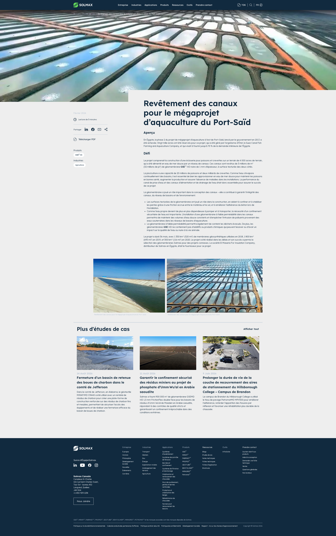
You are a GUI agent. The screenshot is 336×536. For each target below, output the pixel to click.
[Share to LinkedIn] (86, 129)
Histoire (125, 455)
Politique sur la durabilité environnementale (89, 526)
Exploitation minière (149, 465)
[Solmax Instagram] (96, 465)
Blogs (204, 452)
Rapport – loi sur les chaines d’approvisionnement (220, 526)
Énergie (145, 462)
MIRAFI (185, 455)
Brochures (206, 468)
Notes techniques (208, 458)
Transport (146, 452)
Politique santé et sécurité (150, 526)
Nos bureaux (247, 473)
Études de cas (88, 14)
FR (257, 5)
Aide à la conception (249, 457)
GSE (184, 452)
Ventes (244, 466)
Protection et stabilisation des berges (168, 492)
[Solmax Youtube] (82, 465)
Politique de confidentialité (171, 526)
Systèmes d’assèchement (167, 453)
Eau (143, 458)
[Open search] (250, 5)
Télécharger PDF (87, 139)
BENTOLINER (187, 468)
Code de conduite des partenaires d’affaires (123, 526)
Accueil (77, 14)
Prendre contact (204, 5)
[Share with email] (99, 129)
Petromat (186, 475)
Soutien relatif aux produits (249, 453)
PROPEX (186, 461)
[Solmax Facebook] (89, 465)
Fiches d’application (209, 465)
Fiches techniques (208, 462)
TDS (244, 5)
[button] (123, 5)
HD (78, 155)
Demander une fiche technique (249, 462)
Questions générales (249, 470)
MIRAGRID (186, 471)
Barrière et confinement (167, 464)
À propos (125, 452)
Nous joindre (83, 501)
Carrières (125, 474)
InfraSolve (226, 452)
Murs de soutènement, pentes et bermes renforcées (170, 484)
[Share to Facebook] (92, 129)
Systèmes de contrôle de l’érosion (170, 458)
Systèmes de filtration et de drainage (170, 470)
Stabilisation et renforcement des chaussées (168, 476)
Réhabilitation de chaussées (168, 499)
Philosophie (126, 458)
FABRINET (186, 458)
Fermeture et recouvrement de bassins (168, 506)
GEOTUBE (186, 465)
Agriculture (79, 165)
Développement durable (128, 463)
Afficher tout (251, 329)
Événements (126, 470)
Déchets (145, 455)
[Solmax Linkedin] (75, 465)
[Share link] (106, 129)
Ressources (207, 447)
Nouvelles (125, 467)
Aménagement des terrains (149, 469)
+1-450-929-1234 (81, 493)
